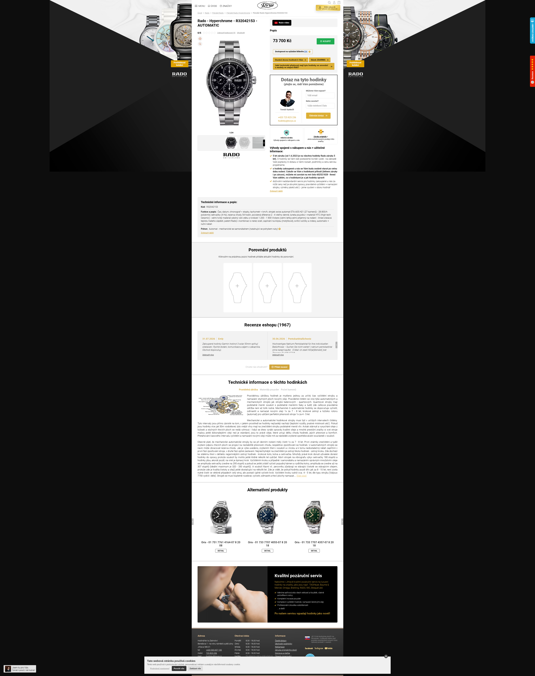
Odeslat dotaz (316, 115)
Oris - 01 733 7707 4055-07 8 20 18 (267, 544)
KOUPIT (327, 41)
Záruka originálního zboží (286, 650)
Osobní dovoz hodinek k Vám (289, 60)
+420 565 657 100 (214, 650)
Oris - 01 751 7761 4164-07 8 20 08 (220, 544)
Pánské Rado (218, 13)
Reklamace (279, 647)
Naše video (284, 22)
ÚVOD (214, 6)
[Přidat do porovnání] (200, 38)
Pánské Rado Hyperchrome (238, 13)
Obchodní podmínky (283, 644)
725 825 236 (211, 653)
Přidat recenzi (280, 367)
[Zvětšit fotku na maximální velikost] (200, 43)
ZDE (305, 51)
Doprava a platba (282, 653)
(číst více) (302, 475)
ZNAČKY (227, 6)
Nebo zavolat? (312, 101)
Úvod (200, 13)
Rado (207, 13)
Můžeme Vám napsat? (316, 91)
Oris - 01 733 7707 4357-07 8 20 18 (314, 544)
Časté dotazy (280, 641)
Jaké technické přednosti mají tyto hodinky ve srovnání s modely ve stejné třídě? (301, 66)
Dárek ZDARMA (318, 60)
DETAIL (221, 551)
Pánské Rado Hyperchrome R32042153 (270, 13)
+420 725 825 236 (287, 117)
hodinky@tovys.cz (287, 121)
